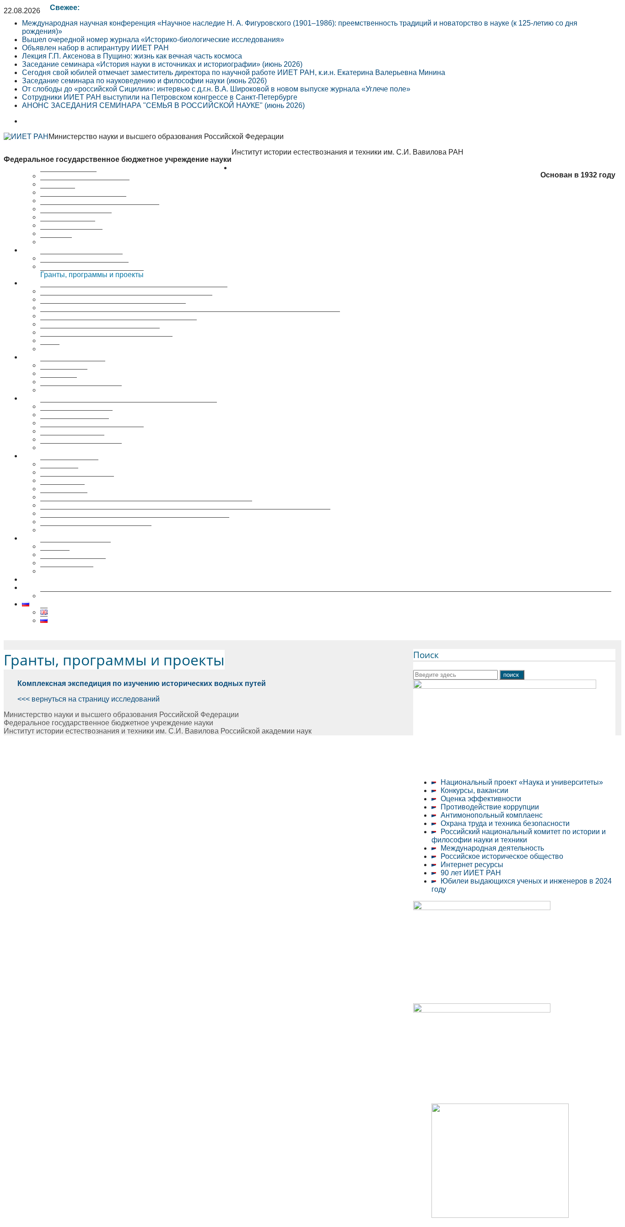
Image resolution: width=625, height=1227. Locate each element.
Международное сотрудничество (95, 530)
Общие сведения (69, 464)
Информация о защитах (81, 447)
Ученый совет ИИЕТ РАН (83, 200)
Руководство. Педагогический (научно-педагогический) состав (146, 505)
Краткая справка (68, 176)
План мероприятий (72, 365)
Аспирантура (62, 489)
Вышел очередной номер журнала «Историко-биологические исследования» (153, 39)
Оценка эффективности (481, 799)
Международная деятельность (492, 848)
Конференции (63, 373)
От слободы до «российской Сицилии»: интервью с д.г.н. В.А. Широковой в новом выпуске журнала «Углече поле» (216, 89)
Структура (57, 192)
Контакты (56, 242)
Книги (49, 349)
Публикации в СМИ (73, 563)
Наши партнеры (67, 225)
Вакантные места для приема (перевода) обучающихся (134, 521)
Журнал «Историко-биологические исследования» (126, 299)
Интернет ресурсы (472, 864)
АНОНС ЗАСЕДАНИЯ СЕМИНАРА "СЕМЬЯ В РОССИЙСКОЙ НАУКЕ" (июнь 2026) (163, 105)
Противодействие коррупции (490, 807)
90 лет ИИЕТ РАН (471, 873)
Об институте (254, 167)
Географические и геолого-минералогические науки (128, 406)
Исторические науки (74, 423)
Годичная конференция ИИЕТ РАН (100, 332)
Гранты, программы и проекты (92, 275)
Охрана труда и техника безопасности (505, 823)
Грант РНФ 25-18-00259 (62, 587)
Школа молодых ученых (81, 390)
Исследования (47, 250)
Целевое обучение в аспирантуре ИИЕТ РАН (99, 579)
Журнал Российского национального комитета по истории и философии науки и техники (190, 316)
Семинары (58, 382)
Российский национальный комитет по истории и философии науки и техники (518, 836)
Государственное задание (84, 266)
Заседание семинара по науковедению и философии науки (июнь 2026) (144, 81)
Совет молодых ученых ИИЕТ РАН (99, 209)
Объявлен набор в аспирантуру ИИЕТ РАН (95, 48)
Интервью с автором (75, 546)
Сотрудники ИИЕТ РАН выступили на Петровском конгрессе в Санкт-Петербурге (159, 97)
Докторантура (63, 497)
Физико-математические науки (92, 431)
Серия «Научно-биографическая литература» (118, 324)
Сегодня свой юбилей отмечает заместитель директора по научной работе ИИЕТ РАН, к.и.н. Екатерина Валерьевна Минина (233, 72)
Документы (59, 472)
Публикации (42, 283)
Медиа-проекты (66, 571)
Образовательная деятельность (76, 456)
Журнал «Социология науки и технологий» (113, 307)
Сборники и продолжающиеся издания (106, 340)
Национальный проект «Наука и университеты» (522, 782)
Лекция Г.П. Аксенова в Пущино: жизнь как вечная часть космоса (132, 56)
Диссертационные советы (66, 398)
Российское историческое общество (502, 856)
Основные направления (81, 258)
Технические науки (72, 439)
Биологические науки (76, 414)
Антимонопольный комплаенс (492, 815)
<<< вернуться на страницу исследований (88, 699)
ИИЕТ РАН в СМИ (71, 233)
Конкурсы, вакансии (474, 790)
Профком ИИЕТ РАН (76, 217)
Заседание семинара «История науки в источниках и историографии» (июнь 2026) (162, 64)
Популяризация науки (59, 538)
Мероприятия (45, 357)
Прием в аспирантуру (77, 480)
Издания (55, 554)
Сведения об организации (84, 184)
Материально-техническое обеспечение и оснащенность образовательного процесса (185, 513)
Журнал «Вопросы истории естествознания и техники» (133, 291)
